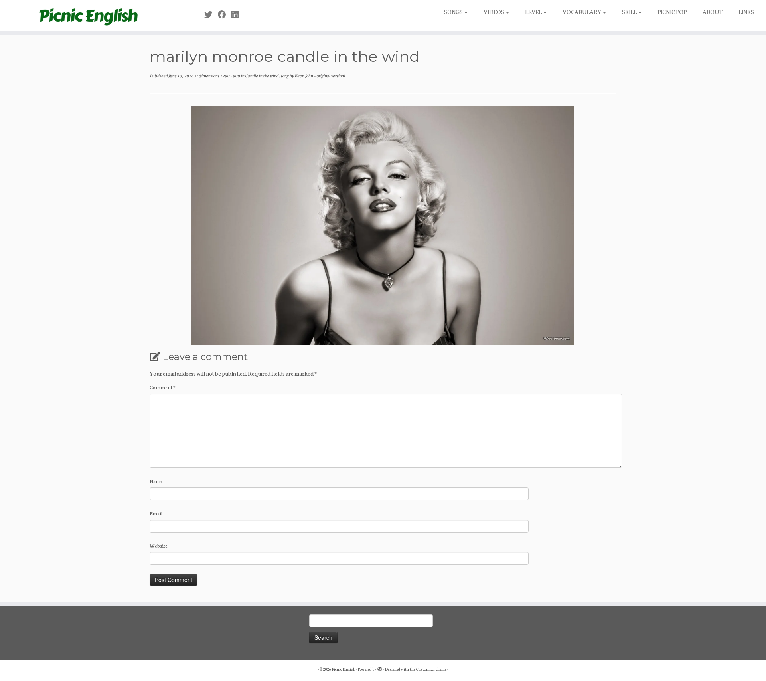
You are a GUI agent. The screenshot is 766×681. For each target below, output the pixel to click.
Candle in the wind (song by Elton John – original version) (294, 76)
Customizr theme (431, 669)
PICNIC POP (672, 12)
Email (156, 513)
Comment (163, 387)
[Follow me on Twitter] (211, 14)
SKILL (630, 12)
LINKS (746, 12)
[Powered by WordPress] (380, 667)
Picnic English (343, 669)
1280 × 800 (229, 76)
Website (159, 545)
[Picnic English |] (88, 15)
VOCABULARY (582, 12)
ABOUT (713, 12)
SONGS (454, 12)
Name (156, 480)
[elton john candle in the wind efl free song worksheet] (383, 224)
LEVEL (534, 12)
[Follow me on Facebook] (224, 14)
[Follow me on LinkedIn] (237, 14)
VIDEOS (494, 12)
